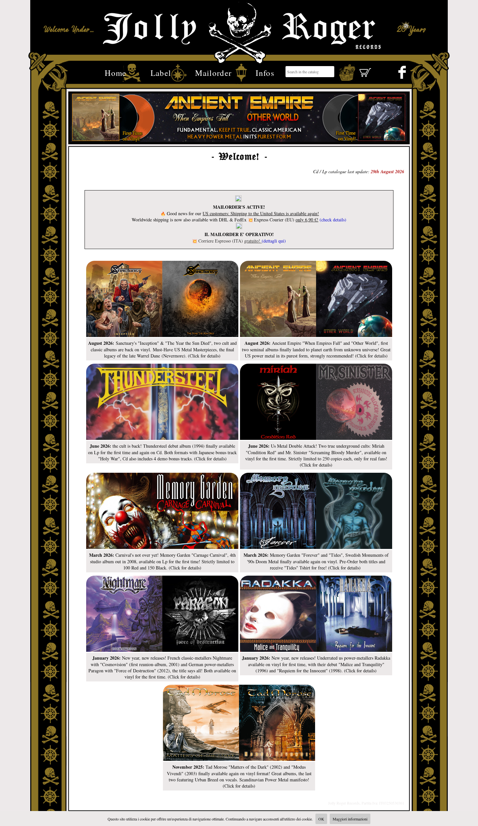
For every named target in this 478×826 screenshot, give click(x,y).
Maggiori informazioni (350, 818)
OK (321, 818)
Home (115, 72)
